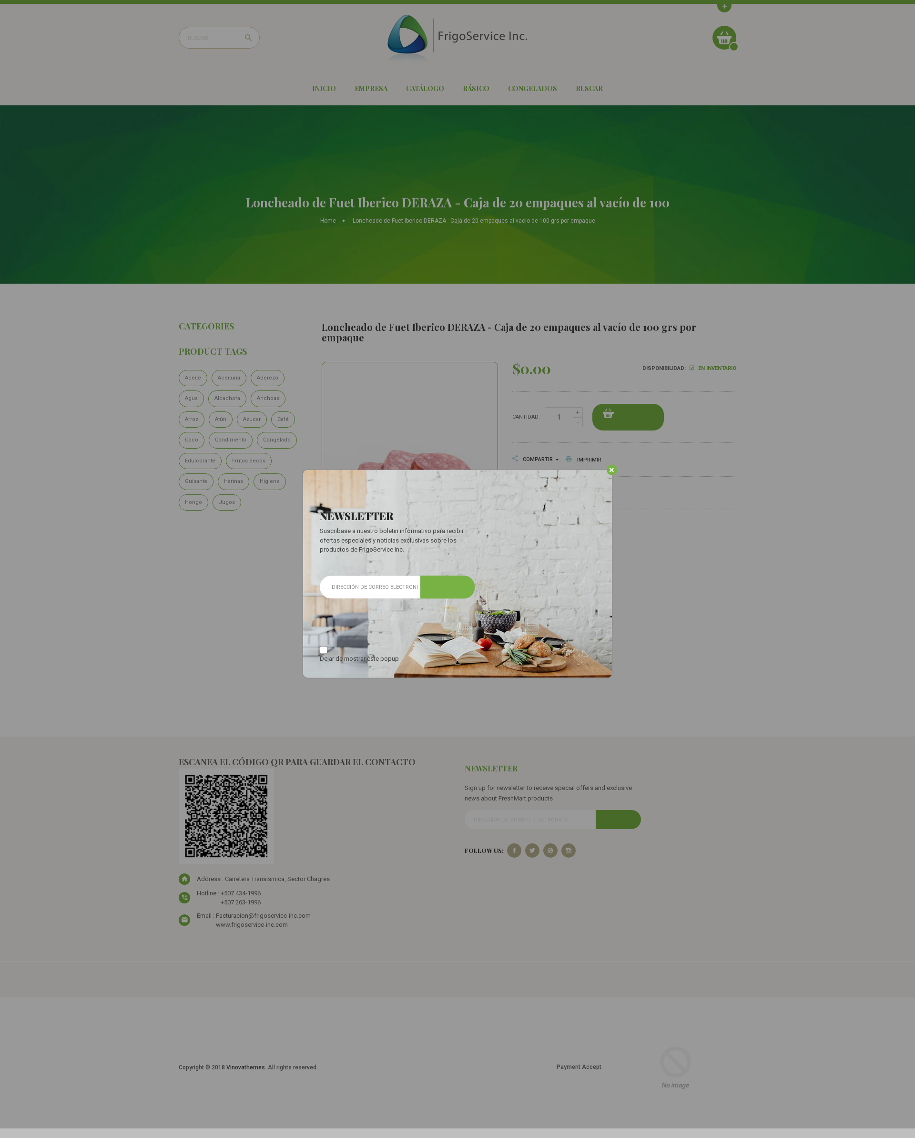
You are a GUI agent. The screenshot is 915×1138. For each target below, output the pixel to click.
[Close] (611, 470)
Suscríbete (447, 587)
